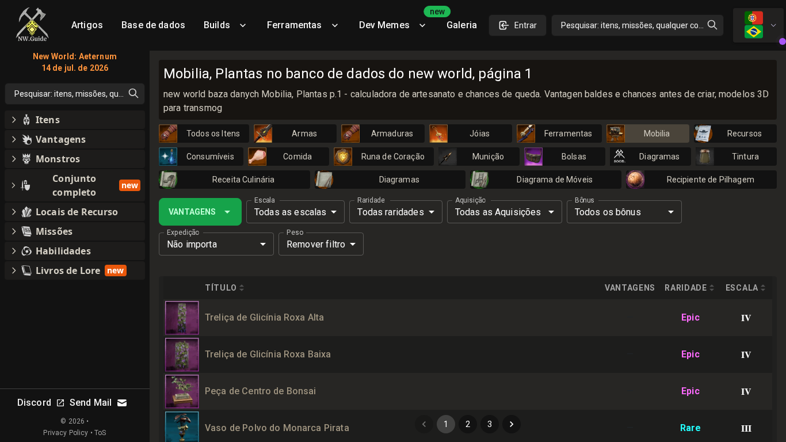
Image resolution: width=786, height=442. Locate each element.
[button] (75, 119)
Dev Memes (398, 21)
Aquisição (470, 200)
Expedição (183, 232)
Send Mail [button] (91, 402)
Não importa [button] (192, 244)
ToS (100, 433)
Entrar (525, 25)
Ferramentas (294, 25)
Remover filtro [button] (316, 244)
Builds (217, 25)
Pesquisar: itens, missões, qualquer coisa (635, 25)
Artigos (87, 25)
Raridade (370, 200)
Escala (264, 200)
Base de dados (153, 25)
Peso (295, 232)
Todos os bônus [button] (608, 212)
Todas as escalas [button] (290, 212)
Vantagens (192, 211)
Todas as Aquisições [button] (498, 212)
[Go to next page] (511, 424)
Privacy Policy (65, 433)
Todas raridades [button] (390, 212)
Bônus (584, 200)
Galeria (462, 25)
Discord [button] (34, 402)
